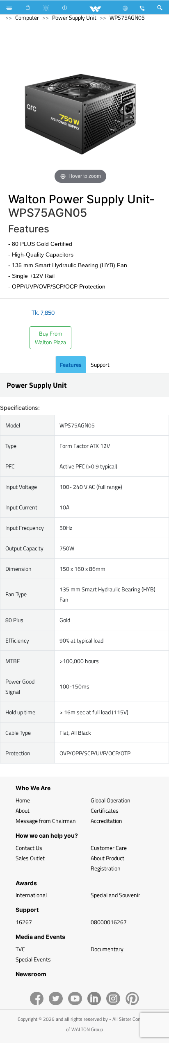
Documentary (107, 949)
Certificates (105, 810)
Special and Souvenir (115, 895)
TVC (20, 949)
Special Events (33, 959)
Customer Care (109, 847)
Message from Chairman (46, 820)
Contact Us (29, 847)
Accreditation (106, 820)
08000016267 (109, 922)
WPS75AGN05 (127, 17)
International (31, 895)
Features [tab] (71, 364)
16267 (24, 922)
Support (100, 364)
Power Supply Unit (74, 17)
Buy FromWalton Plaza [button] (50, 337)
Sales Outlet (30, 858)
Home (23, 800)
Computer (27, 17)
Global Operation (110, 800)
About (23, 810)
